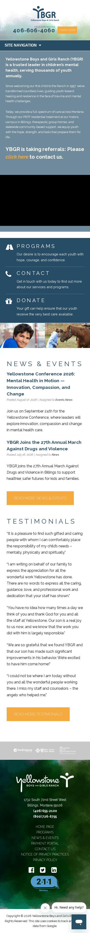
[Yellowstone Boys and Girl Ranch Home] (45, 14)
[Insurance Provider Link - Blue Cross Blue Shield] (45, 750)
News (68, 399)
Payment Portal (45, 843)
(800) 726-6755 (45, 816)
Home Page (45, 827)
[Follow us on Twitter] (42, 870)
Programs (45, 832)
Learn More (67, 30)
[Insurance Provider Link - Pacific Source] (23, 750)
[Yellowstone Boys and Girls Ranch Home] (45, 785)
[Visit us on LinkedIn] (54, 870)
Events (59, 399)
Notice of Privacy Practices (45, 854)
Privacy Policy (45, 860)
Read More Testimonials (38, 714)
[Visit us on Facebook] (31, 870)
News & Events (45, 838)
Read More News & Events (40, 498)
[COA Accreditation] (67, 750)
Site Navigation (21, 45)
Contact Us (45, 849)
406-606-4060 (34, 30)
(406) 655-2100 (45, 811)
